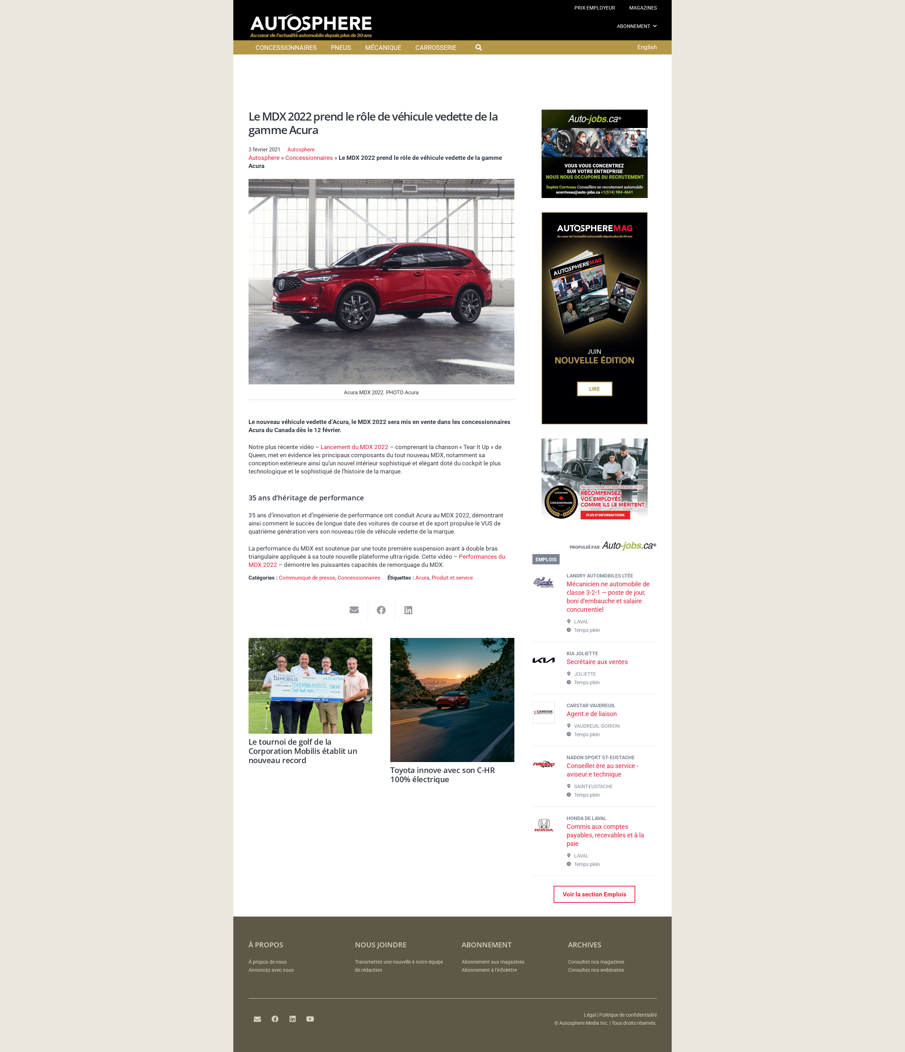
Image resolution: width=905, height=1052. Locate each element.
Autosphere (301, 149)
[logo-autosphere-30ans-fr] (311, 26)
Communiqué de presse (307, 578)
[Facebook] (275, 1019)
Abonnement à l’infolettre (489, 970)
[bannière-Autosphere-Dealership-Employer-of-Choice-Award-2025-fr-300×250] (595, 524)
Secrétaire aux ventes (597, 662)
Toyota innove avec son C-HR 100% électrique (442, 774)
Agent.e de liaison (592, 713)
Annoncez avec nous (271, 970)
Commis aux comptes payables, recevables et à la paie (605, 835)
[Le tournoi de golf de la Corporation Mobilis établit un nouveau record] (311, 686)
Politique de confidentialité (628, 1015)
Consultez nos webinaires (596, 970)
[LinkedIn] (293, 1019)
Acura (422, 578)
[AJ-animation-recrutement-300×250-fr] (595, 195)
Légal (590, 1015)
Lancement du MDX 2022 (355, 447)
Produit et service (452, 578)
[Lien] (594, 547)
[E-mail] (257, 1019)
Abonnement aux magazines (493, 962)
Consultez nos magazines (596, 962)
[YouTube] (310, 1019)
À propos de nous (268, 962)
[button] (655, 26)
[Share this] (381, 610)
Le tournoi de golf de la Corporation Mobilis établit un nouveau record (303, 751)
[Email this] (354, 610)
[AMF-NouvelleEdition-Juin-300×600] (595, 422)
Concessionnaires (309, 157)
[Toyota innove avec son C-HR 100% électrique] (452, 700)
